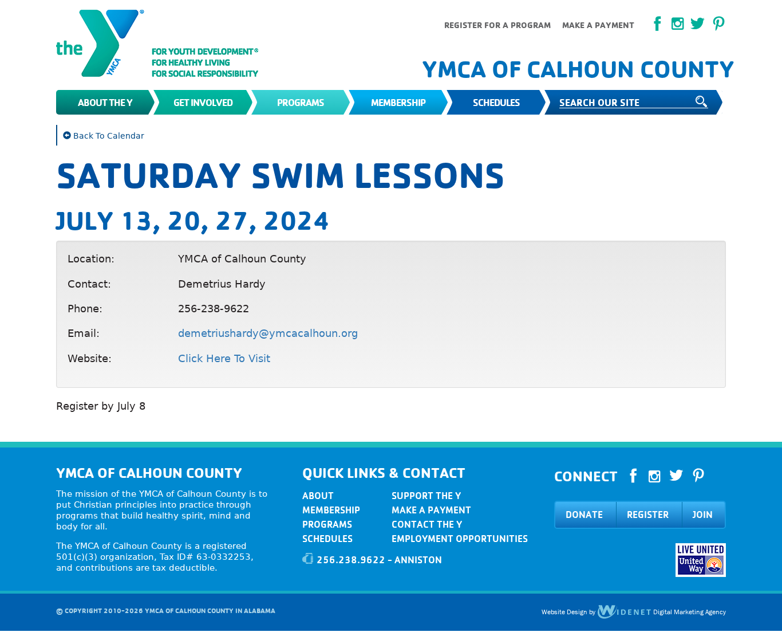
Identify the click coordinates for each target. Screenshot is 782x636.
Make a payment (598, 24)
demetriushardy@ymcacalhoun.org (268, 333)
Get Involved (202, 102)
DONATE (584, 514)
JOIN (703, 514)
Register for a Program (497, 24)
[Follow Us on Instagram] (678, 24)
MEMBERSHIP (331, 510)
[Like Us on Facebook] (657, 24)
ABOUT (318, 495)
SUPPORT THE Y (426, 495)
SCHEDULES (327, 538)
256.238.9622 (351, 560)
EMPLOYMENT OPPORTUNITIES (460, 538)
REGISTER (648, 514)
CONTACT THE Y (427, 524)
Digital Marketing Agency (688, 612)
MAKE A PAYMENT (431, 510)
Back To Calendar (107, 135)
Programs (300, 102)
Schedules (496, 102)
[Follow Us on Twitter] (697, 24)
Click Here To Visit (224, 358)
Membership (398, 102)
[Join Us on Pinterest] (719, 24)
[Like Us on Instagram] (655, 477)
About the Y (105, 102)
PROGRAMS (327, 524)
